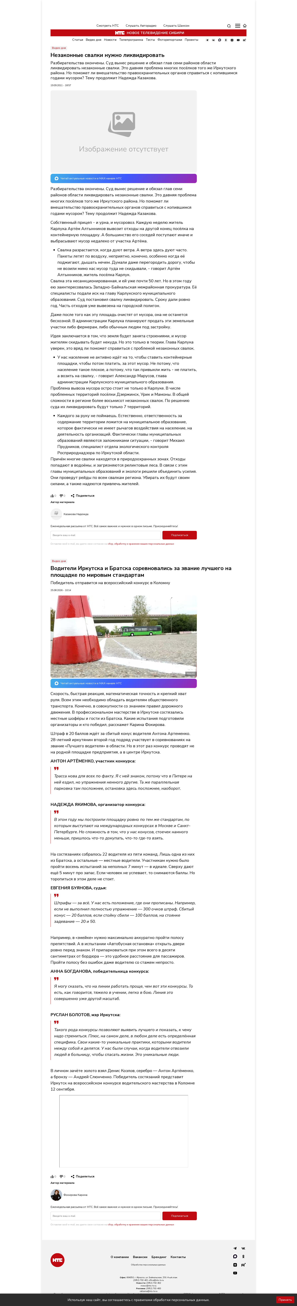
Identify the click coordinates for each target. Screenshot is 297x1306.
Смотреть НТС (108, 26)
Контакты (178, 1257)
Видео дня (93, 40)
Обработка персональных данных (148, 1265)
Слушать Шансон (176, 26)
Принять (285, 1300)
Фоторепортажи (170, 40)
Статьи (77, 40)
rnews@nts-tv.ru (148, 1285)
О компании (120, 1257)
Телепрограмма (131, 40)
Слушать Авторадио (141, 26)
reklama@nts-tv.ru (148, 1291)
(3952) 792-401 (140, 1280)
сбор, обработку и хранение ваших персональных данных (141, 543)
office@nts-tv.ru (156, 1280)
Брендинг (159, 1257)
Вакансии (140, 1257)
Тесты (150, 40)
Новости (110, 40)
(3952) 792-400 (153, 1288)
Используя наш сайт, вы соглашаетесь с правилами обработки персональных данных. (139, 1300)
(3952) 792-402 (153, 1283)
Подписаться (179, 535)
